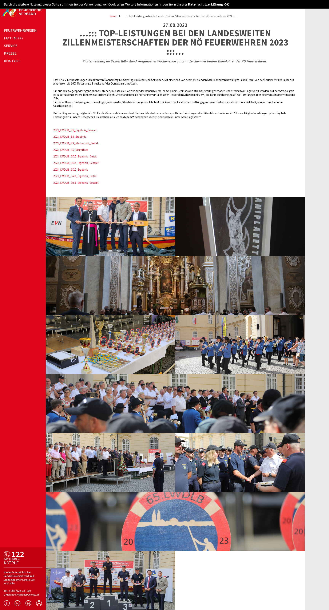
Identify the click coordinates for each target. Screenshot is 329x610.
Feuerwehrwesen (20, 30)
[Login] (39, 603)
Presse (10, 53)
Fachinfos (13, 38)
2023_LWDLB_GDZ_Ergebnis (70, 169)
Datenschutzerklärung (205, 4)
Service (11, 45)
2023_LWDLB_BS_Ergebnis (69, 136)
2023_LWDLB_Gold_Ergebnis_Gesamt (76, 182)
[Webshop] (28, 603)
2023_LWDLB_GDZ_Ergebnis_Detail (75, 156)
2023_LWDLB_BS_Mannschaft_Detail (75, 143)
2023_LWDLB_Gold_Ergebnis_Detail (75, 176)
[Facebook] (7, 603)
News (112, 16)
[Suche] (17, 603)
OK (226, 4)
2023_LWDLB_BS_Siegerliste (70, 150)
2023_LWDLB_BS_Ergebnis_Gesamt (75, 130)
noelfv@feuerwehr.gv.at (25, 594)
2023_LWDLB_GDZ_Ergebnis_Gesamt (76, 163)
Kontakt (12, 60)
